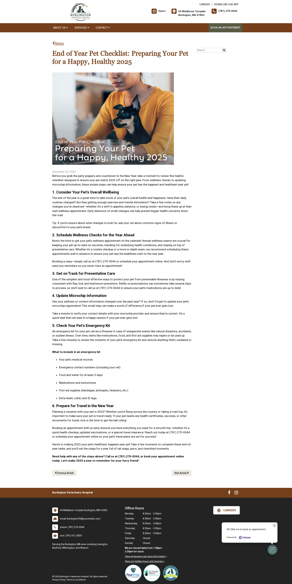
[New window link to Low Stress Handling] (171, 573)
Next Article (180, 472)
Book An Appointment (225, 27)
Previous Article (65, 472)
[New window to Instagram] (236, 493)
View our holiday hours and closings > (144, 561)
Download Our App (226, 4)
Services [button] (81, 27)
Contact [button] (102, 27)
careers (229, 510)
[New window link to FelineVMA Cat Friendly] (152, 573)
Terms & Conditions (76, 579)
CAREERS (204, 4)
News (59, 43)
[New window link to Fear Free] (134, 573)
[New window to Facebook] (229, 493)
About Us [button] (59, 27)
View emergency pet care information (145, 556)
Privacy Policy (58, 579)
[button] (272, 550)
